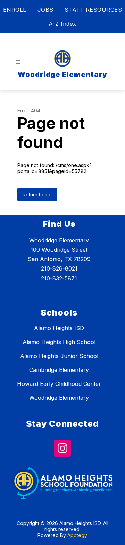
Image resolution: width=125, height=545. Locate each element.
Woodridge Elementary (59, 397)
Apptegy (77, 535)
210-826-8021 (59, 268)
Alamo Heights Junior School (59, 355)
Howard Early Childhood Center (59, 383)
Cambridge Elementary (59, 369)
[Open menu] (18, 62)
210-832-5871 (59, 278)
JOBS (45, 9)
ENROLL (14, 9)
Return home (37, 194)
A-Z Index (62, 23)
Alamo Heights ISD (59, 328)
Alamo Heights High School (59, 341)
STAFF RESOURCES (93, 9)
